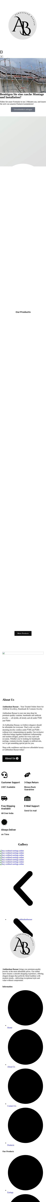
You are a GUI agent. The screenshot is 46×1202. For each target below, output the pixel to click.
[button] (23, 889)
